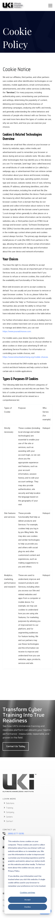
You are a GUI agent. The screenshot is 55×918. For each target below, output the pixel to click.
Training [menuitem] (9, 807)
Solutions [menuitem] (10, 803)
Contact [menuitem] (9, 821)
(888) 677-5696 (16, 833)
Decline (27, 907)
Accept (27, 899)
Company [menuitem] (10, 812)
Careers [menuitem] (9, 816)
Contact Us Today (15, 746)
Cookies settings (27, 892)
